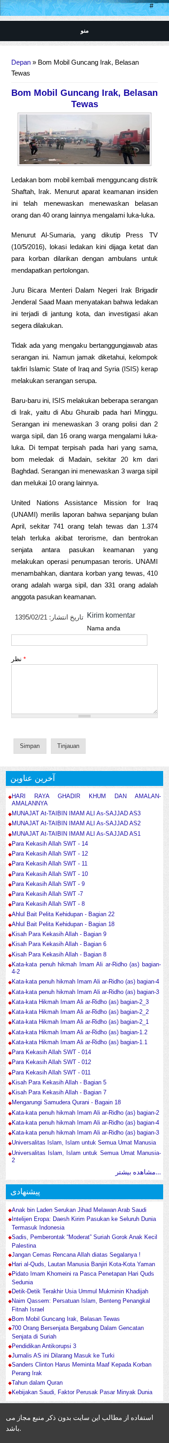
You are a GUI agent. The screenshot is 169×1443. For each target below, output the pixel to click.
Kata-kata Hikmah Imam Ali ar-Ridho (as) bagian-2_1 (80, 1021)
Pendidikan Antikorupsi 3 (44, 1346)
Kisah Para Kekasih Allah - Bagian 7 (59, 1092)
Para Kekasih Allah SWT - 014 (51, 1052)
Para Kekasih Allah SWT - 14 (50, 843)
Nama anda (103, 628)
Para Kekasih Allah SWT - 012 (51, 1062)
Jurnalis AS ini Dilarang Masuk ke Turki (63, 1356)
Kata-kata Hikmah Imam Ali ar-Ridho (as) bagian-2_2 (80, 1011)
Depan (21, 62)
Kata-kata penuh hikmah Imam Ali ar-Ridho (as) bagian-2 (85, 1112)
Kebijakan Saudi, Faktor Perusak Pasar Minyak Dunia (82, 1392)
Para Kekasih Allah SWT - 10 (50, 874)
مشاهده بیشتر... (138, 1172)
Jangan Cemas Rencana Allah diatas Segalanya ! (76, 1255)
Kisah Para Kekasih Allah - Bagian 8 (59, 954)
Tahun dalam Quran (37, 1383)
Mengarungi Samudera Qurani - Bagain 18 (66, 1102)
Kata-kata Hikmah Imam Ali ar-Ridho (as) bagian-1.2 (79, 1032)
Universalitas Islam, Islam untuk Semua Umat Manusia (84, 1142)
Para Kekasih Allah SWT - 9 (48, 883)
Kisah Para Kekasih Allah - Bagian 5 (59, 1082)
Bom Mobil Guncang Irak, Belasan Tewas (66, 1319)
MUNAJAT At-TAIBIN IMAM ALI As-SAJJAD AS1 (76, 833)
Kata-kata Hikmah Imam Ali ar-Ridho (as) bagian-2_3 (80, 1001)
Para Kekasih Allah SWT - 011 (51, 1072)
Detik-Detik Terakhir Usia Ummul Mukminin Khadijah (80, 1291)
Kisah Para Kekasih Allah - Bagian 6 (59, 944)
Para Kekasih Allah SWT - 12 (50, 853)
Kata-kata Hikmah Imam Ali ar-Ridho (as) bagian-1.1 (79, 1042)
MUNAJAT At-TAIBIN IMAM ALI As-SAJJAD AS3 (76, 813)
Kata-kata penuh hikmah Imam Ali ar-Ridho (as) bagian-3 (85, 992)
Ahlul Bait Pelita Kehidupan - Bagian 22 (63, 914)
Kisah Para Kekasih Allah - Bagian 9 (59, 934)
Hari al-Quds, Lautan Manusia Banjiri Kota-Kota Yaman (83, 1264)
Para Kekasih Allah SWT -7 (47, 893)
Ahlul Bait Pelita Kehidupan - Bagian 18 (63, 924)
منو (85, 30)
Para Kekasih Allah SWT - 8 (48, 903)
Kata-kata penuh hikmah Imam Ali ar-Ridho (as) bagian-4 (85, 981)
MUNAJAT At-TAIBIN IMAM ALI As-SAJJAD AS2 (76, 823)
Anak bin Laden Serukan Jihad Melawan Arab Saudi (79, 1210)
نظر (18, 658)
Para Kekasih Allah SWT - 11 (49, 863)
